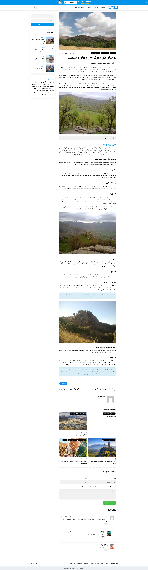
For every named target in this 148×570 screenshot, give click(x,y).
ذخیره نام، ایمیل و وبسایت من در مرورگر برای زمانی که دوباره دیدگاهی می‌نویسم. (94, 487)
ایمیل (85, 478)
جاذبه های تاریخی (95, 53)
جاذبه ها (113, 53)
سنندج (84, 413)
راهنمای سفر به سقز (111, 416)
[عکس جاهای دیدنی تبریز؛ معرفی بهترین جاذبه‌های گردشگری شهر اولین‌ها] (73, 447)
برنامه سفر (79, 563)
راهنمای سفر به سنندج (81, 435)
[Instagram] (37, 563)
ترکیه (113, 440)
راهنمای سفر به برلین (40, 59)
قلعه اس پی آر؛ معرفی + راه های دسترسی (70, 389)
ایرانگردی (96, 7)
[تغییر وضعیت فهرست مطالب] (113, 138)
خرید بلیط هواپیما (107, 370)
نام (114, 478)
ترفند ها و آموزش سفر (88, 563)
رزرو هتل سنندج (82, 372)
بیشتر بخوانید (101, 402)
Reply (106, 523)
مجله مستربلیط (114, 563)
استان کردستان (105, 53)
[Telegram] (31, 563)
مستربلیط (103, 7)
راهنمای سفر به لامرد (40, 50)
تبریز (69, 440)
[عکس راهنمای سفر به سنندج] (73, 421)
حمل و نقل (78, 7)
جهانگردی (89, 7)
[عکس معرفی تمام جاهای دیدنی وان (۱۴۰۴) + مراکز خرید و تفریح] (102, 447)
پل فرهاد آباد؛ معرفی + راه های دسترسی (105, 389)
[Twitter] (34, 563)
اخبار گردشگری (72, 563)
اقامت (82, 7)
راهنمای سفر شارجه (40, 68)
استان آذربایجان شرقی (81, 440)
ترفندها (43, 47)
